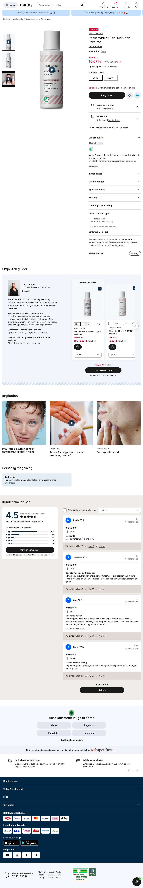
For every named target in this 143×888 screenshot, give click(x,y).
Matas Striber (96, 33)
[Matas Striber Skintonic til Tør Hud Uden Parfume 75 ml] (122, 318)
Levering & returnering (101, 205)
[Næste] (135, 326)
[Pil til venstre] (129, 770)
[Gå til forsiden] (26, 5)
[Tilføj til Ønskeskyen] (137, 95)
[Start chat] (136, 881)
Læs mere (12, 308)
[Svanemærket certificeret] (91, 149)
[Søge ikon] (82, 5)
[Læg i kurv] (78, 347)
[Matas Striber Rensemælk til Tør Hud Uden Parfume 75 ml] (88, 318)
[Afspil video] (8, 42)
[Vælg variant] (112, 347)
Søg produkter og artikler (50, 5)
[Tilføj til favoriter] (129, 95)
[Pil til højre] (141, 13)
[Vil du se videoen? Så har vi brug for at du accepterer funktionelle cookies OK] (52, 69)
